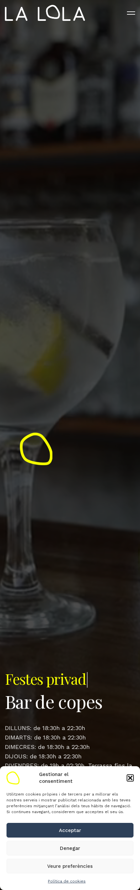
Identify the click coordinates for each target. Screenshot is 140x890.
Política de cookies (67, 881)
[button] (130, 778)
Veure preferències (70, 866)
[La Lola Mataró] (45, 13)
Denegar (70, 848)
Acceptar (70, 830)
